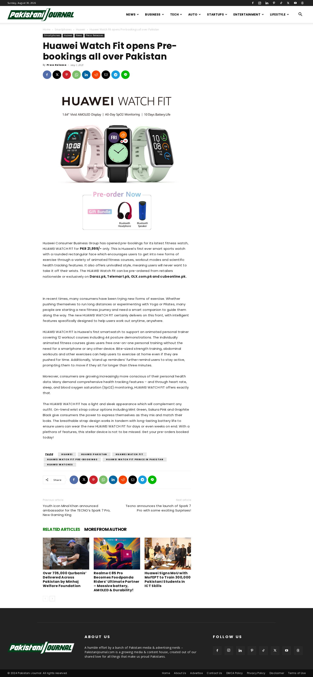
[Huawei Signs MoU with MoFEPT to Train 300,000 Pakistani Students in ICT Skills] (168, 554)
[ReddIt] (96, 74)
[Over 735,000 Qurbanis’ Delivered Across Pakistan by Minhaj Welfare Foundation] (66, 554)
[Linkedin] (267, 3)
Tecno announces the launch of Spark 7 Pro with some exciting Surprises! (158, 508)
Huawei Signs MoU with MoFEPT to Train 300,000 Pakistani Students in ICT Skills (168, 579)
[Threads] (302, 3)
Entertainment (246, 14)
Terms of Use (297, 673)
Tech (174, 14)
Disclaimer (277, 673)
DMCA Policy (234, 673)
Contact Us (214, 673)
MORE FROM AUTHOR (105, 529)
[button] (300, 15)
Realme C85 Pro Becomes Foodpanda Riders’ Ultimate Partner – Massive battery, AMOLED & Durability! (116, 582)
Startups (215, 14)
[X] (288, 3)
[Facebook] (253, 3)
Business (153, 14)
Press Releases (94, 35)
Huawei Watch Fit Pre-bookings (72, 459)
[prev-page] (45, 598)
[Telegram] (115, 74)
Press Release (56, 65)
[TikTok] (281, 3)
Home (46, 29)
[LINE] (125, 74)
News (130, 14)
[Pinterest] (274, 3)
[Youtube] (295, 3)
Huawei (80, 29)
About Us (180, 673)
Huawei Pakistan (94, 454)
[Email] (106, 74)
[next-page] (52, 598)
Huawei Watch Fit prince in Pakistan (134, 459)
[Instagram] (260, 3)
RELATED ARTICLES (61, 529)
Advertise (196, 673)
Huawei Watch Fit (129, 454)
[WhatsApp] (76, 74)
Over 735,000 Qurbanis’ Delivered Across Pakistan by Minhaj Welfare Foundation (64, 579)
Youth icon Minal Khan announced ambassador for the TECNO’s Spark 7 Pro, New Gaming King (76, 510)
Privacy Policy (256, 673)
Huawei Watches (60, 464)
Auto (192, 14)
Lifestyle (278, 14)
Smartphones (63, 29)
